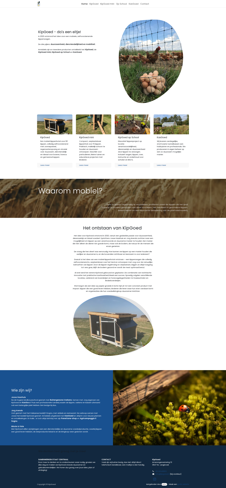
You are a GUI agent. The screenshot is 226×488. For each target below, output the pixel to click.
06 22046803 (161, 471)
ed (26, 402)
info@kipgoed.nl (163, 474)
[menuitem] (84, 3)
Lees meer (45, 165)
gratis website (183, 484)
